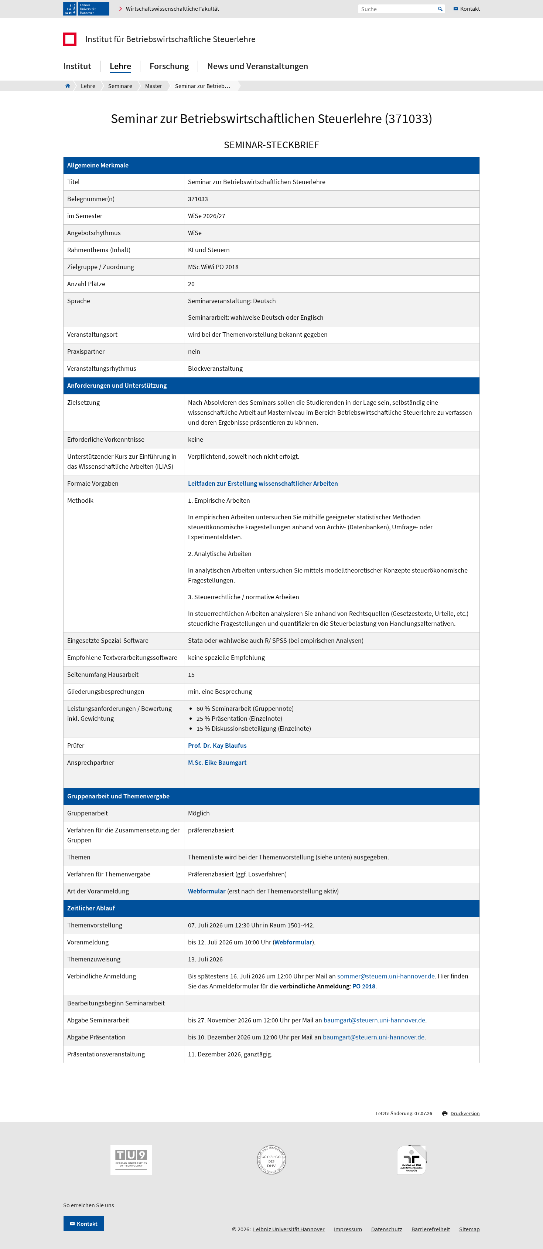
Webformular (207, 891)
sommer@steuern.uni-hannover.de (386, 976)
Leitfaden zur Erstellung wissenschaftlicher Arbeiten (263, 483)
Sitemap (469, 1229)
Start (440, 8)
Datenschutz (386, 1229)
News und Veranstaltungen (257, 66)
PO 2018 (363, 986)
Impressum (348, 1229)
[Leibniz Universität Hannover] (86, 9)
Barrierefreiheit (430, 1229)
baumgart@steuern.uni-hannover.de (374, 1020)
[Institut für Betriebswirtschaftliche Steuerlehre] (65, 86)
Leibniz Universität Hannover (289, 1229)
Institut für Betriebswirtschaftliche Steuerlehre (170, 39)
